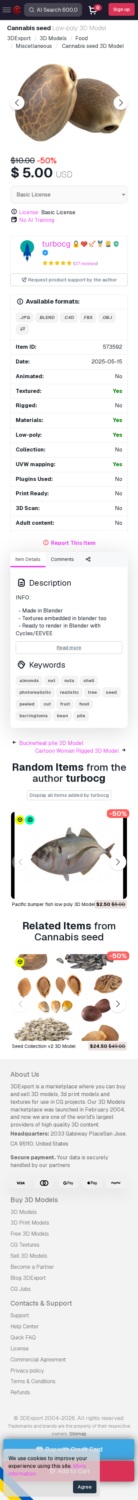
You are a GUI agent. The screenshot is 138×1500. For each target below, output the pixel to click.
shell (88, 680)
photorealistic (35, 692)
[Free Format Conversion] (22, 329)
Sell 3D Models (28, 1255)
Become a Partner (32, 1266)
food (84, 704)
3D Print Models (29, 1222)
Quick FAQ (23, 1337)
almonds (29, 680)
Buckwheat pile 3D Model (51, 743)
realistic (69, 692)
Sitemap (77, 1434)
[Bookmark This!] (117, 889)
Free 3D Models (29, 1233)
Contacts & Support (41, 1303)
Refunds (20, 1392)
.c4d (69, 317)
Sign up (121, 9)
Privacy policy (27, 1370)
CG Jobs (20, 1289)
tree (92, 692)
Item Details (28, 559)
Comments (62, 559)
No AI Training (36, 220)
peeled (26, 704)
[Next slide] (121, 103)
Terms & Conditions (33, 1381)
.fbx (88, 317)
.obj (107, 317)
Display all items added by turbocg (69, 795)
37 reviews (85, 263)
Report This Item (73, 543)
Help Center (24, 1326)
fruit (65, 704)
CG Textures (25, 1244)
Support (19, 1315)
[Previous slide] (17, 103)
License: (29, 212)
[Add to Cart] (103, 889)
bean (62, 716)
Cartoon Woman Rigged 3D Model (77, 750)
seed (111, 692)
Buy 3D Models (34, 1199)
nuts (69, 680)
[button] (118, 862)
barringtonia (33, 716)
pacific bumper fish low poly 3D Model (53, 904)
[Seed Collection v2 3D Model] (69, 997)
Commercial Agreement (38, 1359)
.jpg (24, 317)
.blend (47, 317)
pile (81, 716)
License (19, 1348)
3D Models (23, 1212)
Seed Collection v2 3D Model (43, 1046)
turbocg (56, 244)
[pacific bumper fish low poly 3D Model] (69, 855)
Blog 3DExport (28, 1277)
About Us (24, 1074)
